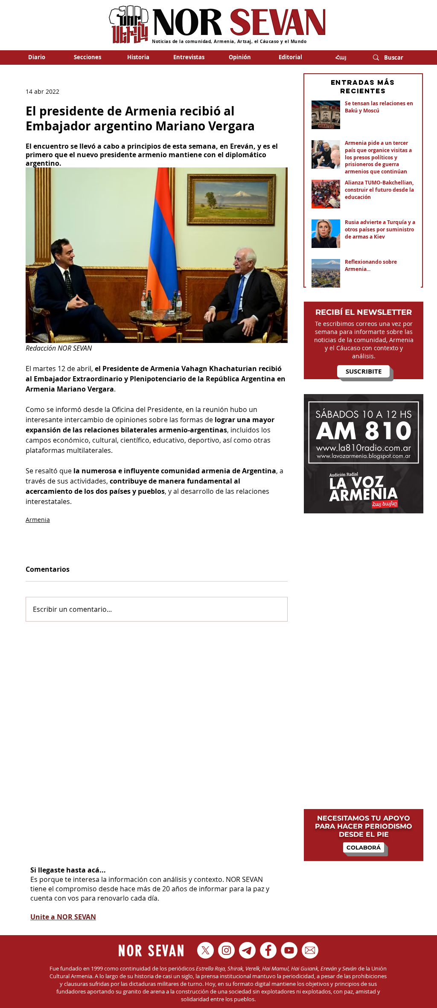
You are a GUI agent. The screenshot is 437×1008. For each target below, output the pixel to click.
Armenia (38, 520)
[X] (205, 950)
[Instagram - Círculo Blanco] (226, 950)
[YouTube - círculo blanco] (289, 950)
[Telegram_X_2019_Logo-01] (247, 950)
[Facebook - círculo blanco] (268, 950)
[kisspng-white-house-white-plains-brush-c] (310, 950)
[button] (87, 57)
